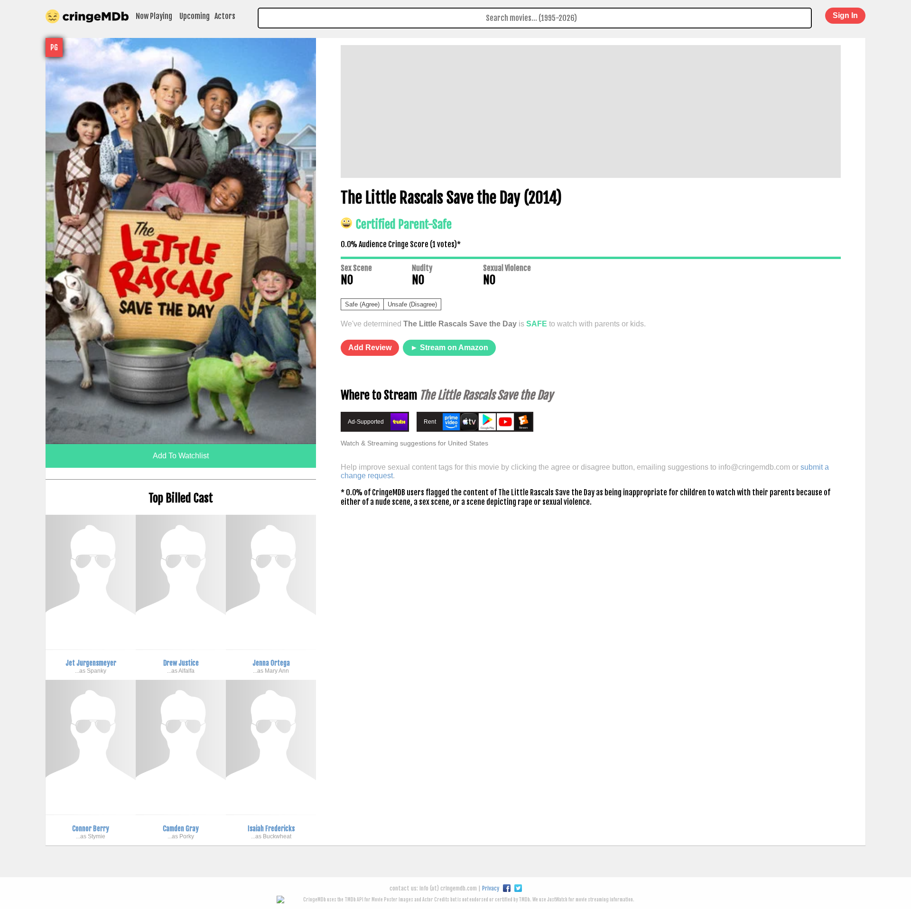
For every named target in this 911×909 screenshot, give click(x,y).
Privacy (490, 888)
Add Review (369, 347)
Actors (224, 16)
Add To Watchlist (181, 456)
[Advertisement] (591, 111)
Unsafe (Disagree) (412, 304)
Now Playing (154, 16)
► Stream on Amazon (449, 347)
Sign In (845, 15)
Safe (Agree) (362, 304)
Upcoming (194, 16)
